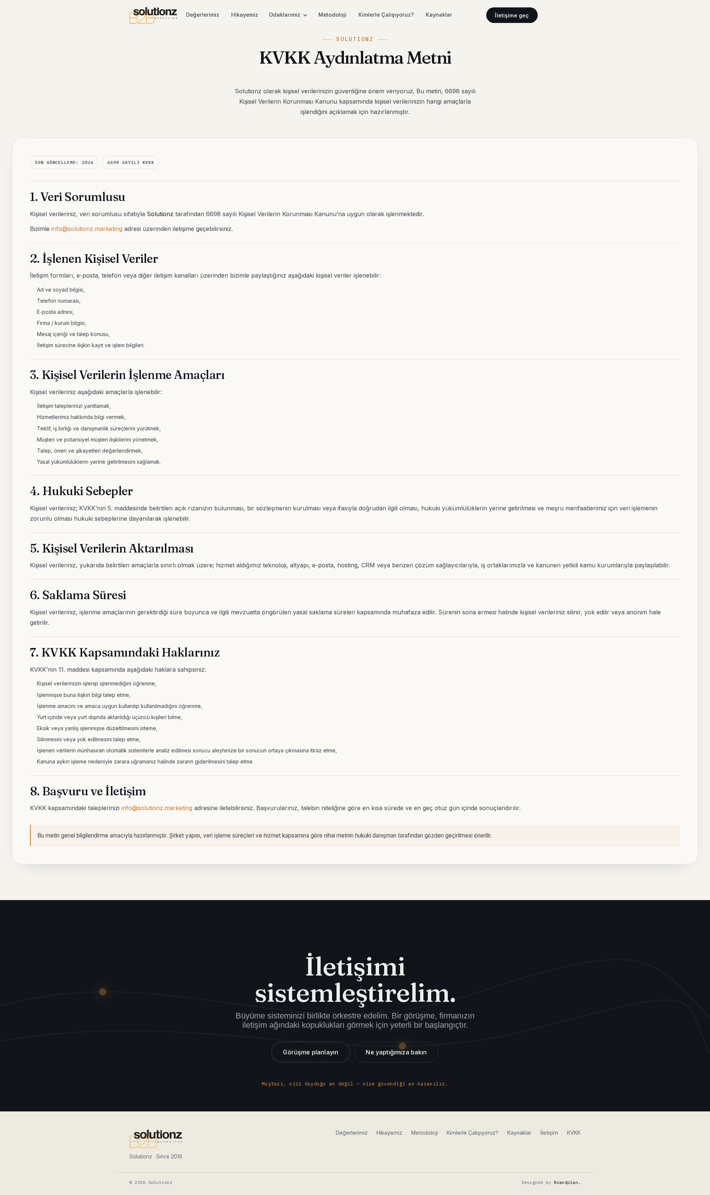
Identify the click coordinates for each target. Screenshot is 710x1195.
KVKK (574, 1132)
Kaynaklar (439, 14)
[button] (288, 15)
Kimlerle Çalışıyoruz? (386, 14)
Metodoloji (332, 14)
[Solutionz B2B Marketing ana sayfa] (153, 15)
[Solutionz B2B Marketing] (155, 1138)
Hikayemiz (244, 14)
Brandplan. (567, 1182)
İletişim (549, 1132)
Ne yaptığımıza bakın (396, 1052)
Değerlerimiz (202, 14)
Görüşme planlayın (310, 1052)
